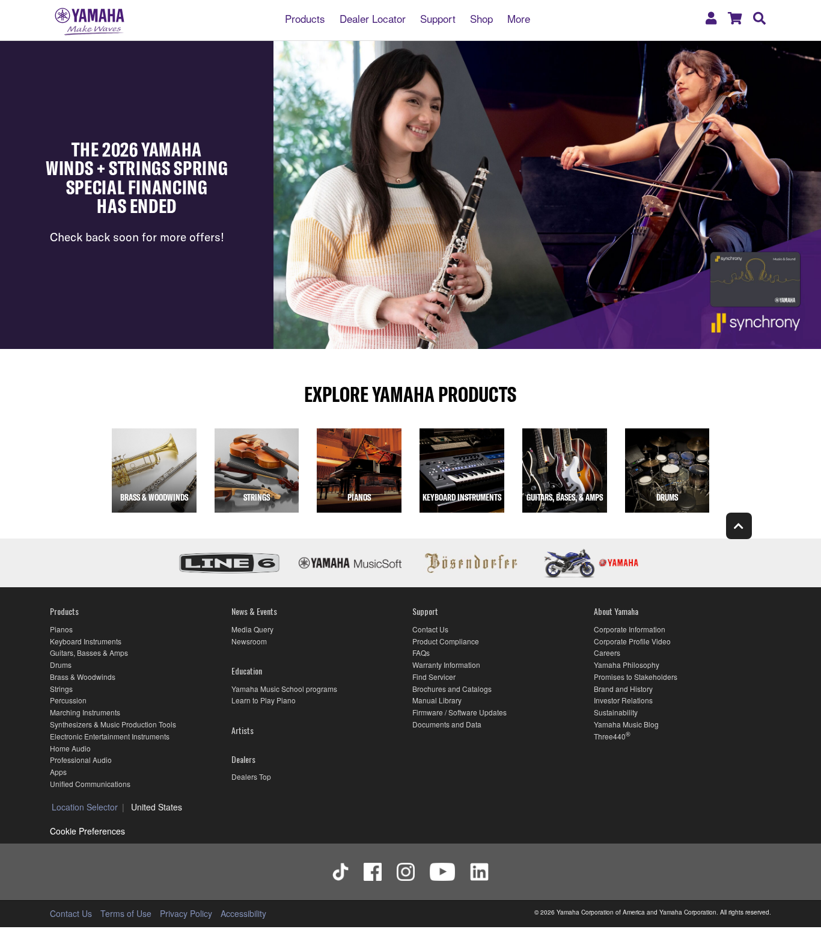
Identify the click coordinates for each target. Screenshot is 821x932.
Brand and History (623, 689)
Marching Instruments (85, 712)
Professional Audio (81, 760)
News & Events (254, 611)
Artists (242, 730)
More (518, 18)
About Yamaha (616, 611)
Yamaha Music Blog (626, 724)
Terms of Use (125, 913)
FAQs (421, 652)
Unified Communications (90, 784)
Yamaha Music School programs (284, 689)
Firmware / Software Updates (459, 712)
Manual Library (437, 700)
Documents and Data (446, 724)
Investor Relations (623, 700)
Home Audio (70, 748)
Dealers (243, 759)
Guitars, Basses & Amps (89, 652)
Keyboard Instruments (85, 641)
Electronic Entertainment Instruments (109, 736)
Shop (481, 18)
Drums (61, 664)
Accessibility (243, 913)
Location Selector (85, 807)
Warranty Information (446, 664)
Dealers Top (251, 776)
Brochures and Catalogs (452, 689)
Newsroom (249, 641)
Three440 (610, 736)
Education (246, 670)
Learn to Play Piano (263, 700)
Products (305, 18)
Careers (607, 652)
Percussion (68, 700)
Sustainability (616, 712)
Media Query (252, 629)
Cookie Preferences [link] (87, 831)
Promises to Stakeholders (635, 676)
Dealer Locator (373, 18)
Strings (61, 689)
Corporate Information (629, 629)
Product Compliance (445, 641)
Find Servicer (434, 676)
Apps (58, 772)
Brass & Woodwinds (82, 676)
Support (438, 18)
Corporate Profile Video (632, 641)
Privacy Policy (186, 913)
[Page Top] (739, 526)
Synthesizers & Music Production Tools (113, 724)
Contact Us (430, 629)
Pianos (61, 629)
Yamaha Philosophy (626, 664)
